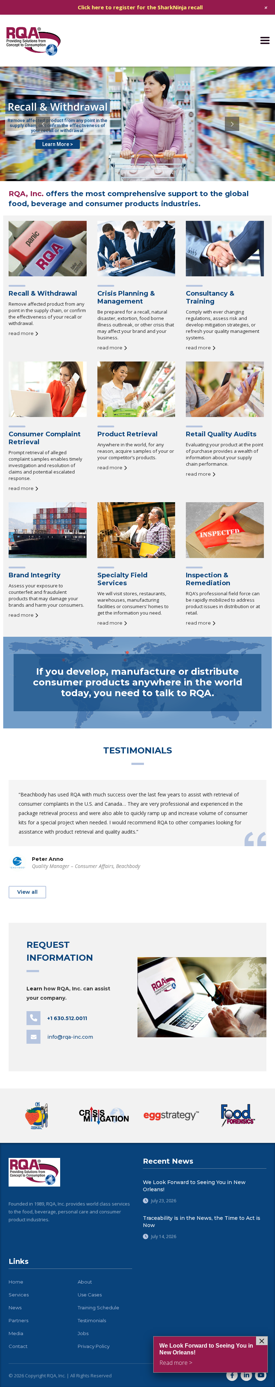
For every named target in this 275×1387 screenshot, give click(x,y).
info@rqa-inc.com (70, 1037)
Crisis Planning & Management (126, 297)
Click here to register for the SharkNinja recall (140, 7)
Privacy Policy (94, 1346)
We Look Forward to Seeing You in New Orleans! (194, 1186)
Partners (18, 1320)
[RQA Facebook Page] (232, 1375)
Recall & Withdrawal (43, 293)
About (85, 1282)
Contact (18, 1346)
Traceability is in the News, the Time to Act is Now (201, 1221)
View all (27, 892)
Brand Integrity (35, 575)
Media (16, 1333)
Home (16, 1282)
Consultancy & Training (210, 297)
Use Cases (90, 1295)
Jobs (83, 1333)
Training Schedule (98, 1307)
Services (19, 1295)
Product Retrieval (127, 434)
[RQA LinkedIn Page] (246, 1375)
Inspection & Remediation (208, 579)
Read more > (175, 1363)
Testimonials (92, 1320)
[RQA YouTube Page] (260, 1375)
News (15, 1307)
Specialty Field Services (122, 579)
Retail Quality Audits (221, 434)
